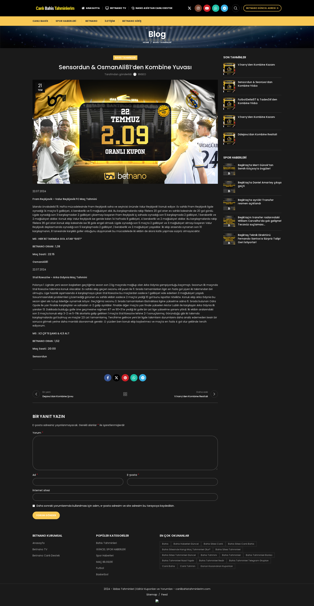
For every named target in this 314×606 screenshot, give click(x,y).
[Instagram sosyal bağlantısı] (198, 8)
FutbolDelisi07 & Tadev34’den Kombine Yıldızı (257, 101)
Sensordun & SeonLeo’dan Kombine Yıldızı (255, 84)
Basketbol (102, 574)
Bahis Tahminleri (162, 42)
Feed (164, 594)
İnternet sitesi (41, 490)
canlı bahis (168, 566)
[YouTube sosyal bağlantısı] (207, 8)
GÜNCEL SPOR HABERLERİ (111, 549)
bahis (165, 543)
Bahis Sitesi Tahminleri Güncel (179, 555)
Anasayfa (39, 543)
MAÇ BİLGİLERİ (104, 562)
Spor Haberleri (105, 555)
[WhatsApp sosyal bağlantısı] (215, 8)
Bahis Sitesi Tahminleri (228, 549)
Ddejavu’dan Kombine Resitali (257, 134)
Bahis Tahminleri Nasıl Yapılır (178, 560)
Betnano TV (40, 549)
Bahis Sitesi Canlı (213, 543)
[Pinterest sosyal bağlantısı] (125, 377)
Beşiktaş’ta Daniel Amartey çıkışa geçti (259, 184)
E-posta (133, 475)
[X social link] (189, 8)
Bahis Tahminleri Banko (259, 555)
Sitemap (151, 594)
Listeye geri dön (125, 394)
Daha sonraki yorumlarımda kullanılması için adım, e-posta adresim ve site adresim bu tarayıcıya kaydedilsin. (105, 506)
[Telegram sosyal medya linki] (224, 8)
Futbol (100, 568)
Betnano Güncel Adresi (261, 8)
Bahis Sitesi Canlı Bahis (241, 543)
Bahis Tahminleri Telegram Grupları (249, 560)
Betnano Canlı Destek (46, 555)
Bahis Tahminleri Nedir (211, 560)
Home (146, 42)
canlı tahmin (187, 566)
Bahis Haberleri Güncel (186, 543)
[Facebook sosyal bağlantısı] (107, 377)
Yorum (38, 433)
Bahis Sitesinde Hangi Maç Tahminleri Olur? (186, 549)
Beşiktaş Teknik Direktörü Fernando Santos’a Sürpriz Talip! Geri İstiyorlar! (259, 238)
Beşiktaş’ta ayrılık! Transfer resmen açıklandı (256, 201)
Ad (35, 475)
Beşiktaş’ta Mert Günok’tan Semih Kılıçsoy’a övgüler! (255, 167)
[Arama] (235, 8)
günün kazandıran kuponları (216, 566)
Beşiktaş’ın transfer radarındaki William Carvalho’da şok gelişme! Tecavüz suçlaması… (259, 221)
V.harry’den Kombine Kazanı (256, 64)
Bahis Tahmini (209, 555)
